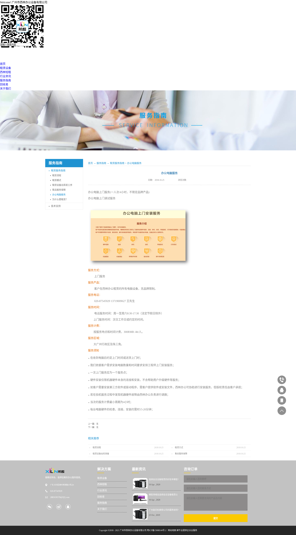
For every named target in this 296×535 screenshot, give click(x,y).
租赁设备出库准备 (101, 454)
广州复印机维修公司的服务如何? (163, 510)
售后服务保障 (181, 454)
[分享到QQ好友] (68, 506)
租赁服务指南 (117, 163)
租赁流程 (97, 447)
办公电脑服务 (134, 163)
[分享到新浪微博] (58, 506)
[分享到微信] (49, 506)
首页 (90, 163)
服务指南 (101, 163)
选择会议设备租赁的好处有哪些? (163, 479)
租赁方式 (179, 447)
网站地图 (171, 530)
